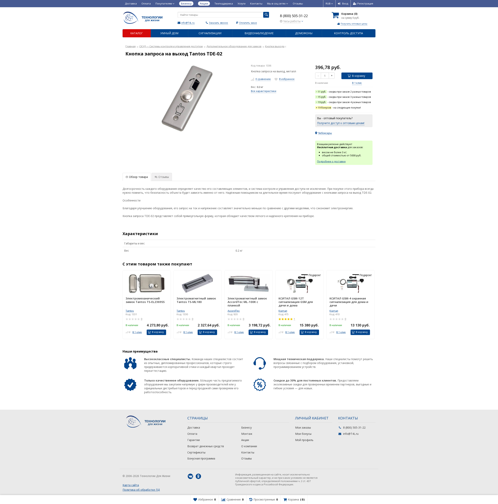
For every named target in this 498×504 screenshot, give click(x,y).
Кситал (283, 310)
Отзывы (298, 3)
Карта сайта (131, 485)
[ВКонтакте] (190, 476)
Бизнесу (246, 427)
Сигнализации (210, 33)
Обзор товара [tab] (138, 177)
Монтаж (246, 434)
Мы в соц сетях (276, 3)
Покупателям (164, 3)
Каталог (136, 33)
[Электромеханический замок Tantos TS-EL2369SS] (147, 283)
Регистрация (365, 3)
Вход (345, 3)
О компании (249, 446)
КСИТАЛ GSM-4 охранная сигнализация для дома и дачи (349, 302)
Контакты (256, 3)
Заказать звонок (218, 22)
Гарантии (193, 440)
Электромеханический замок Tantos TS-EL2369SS (145, 300)
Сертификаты (196, 452)
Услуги (241, 3)
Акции (245, 440)
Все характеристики (263, 91)
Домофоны (303, 33)
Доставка (131, 3)
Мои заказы (303, 427)
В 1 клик (357, 83)
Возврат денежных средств (205, 446)
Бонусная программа (201, 458)
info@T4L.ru (188, 22)
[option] (146, 304)
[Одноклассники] (198, 476)
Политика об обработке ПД (141, 490)
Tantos (130, 310)
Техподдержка (224, 3)
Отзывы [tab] (163, 177)
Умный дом (169, 33)
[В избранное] (129, 332)
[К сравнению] (127, 332)
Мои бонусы (303, 434)
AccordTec (234, 310)
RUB (328, 3)
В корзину (358, 76)
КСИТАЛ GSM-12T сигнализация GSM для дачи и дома (296, 302)
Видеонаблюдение (259, 33)
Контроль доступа (348, 33)
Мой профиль (304, 440)
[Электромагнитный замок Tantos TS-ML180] (198, 283)
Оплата (146, 3)
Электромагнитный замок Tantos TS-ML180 (196, 300)
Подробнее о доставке (331, 161)
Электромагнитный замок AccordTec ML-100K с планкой (247, 302)
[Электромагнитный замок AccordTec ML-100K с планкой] (249, 283)
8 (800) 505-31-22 (294, 15)
